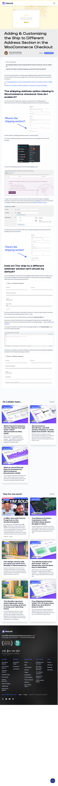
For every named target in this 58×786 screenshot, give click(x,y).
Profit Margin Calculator (39, 672)
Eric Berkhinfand (15, 52)
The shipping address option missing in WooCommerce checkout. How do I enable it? (29, 65)
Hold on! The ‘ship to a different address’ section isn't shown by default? (26, 69)
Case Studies (28, 667)
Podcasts (6, 499)
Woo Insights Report (28, 685)
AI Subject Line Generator (40, 663)
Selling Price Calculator (39, 676)
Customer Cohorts (4, 671)
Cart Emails (16, 669)
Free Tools (39, 659)
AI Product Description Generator (39, 668)
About (26, 662)
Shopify (6, 543)
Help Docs (50, 664)
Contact (49, 662)
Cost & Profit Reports (5, 667)
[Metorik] (7, 3)
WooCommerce (49, 53)
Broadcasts (16, 666)
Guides (26, 672)
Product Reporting (4, 680)
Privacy (25, 694)
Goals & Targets (6, 683)
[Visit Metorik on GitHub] (13, 699)
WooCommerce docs (40, 202)
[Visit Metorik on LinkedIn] (6, 699)
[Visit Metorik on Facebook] (10, 699)
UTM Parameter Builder (40, 680)
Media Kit (27, 682)
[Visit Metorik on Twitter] (3, 699)
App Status (50, 669)
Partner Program (29, 679)
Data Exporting (6, 674)
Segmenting (5, 686)
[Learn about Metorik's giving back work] (17, 643)
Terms (20, 694)
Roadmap (49, 667)
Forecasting (5, 677)
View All (52, 401)
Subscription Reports (5, 689)
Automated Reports (5, 663)
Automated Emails (16, 663)
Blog (26, 664)
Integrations (28, 674)
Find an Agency (28, 677)
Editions (27, 669)
